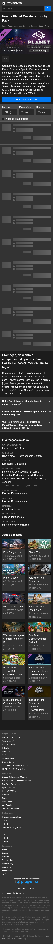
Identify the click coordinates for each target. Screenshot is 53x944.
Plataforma (25, 107)
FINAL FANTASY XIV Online (13, 769)
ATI (5, 834)
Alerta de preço (27, 99)
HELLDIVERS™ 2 (9, 744)
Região (40, 107)
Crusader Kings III (9, 758)
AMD (6, 820)
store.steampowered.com (16, 524)
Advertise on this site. (26, 888)
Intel (6, 824)
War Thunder (7, 805)
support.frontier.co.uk (13, 516)
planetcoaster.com (12, 509)
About (4, 849)
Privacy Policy (7, 863)
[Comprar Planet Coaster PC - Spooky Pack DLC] (26, 270)
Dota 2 (4, 798)
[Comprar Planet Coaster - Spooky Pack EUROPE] (26, 224)
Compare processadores (11, 816)
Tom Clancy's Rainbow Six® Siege (15, 765)
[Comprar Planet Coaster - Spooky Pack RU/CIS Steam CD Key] (26, 133)
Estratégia (20, 463)
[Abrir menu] (48, 3)
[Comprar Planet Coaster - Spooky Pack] (26, 201)
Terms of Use (7, 860)
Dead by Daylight (8, 762)
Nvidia (6, 841)
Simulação (8, 463)
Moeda (6, 107)
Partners (5, 856)
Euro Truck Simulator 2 (11, 737)
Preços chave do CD (16, 26)
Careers (5, 853)
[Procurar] (47, 8)
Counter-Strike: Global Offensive (14, 777)
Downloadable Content (30, 455)
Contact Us (6, 867)
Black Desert (7, 751)
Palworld (5, 748)
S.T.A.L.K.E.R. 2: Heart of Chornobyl (16, 780)
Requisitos (6, 773)
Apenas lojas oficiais (17, 118)
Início (12, 3)
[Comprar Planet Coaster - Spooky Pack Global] (26, 178)
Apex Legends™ (8, 740)
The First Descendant (10, 808)
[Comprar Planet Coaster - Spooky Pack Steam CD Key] (26, 156)
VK (5, 874)
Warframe (6, 754)
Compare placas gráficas (11, 827)
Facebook (8, 870)
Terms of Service (17, 938)
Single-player (9, 455)
